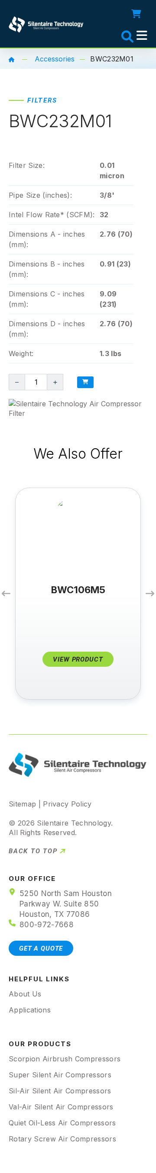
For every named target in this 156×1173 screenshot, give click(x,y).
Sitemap (22, 804)
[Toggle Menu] (141, 35)
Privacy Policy (67, 804)
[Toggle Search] (118, 35)
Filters (42, 100)
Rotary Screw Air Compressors (62, 1138)
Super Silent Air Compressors (60, 1074)
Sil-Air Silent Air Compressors (60, 1090)
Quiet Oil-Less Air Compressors (62, 1122)
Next (150, 593)
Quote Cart (138, 13)
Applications (30, 1010)
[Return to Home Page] (46, 23)
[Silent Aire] (12, 59)
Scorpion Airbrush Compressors (64, 1058)
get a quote (41, 948)
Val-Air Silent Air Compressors (61, 1106)
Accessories (55, 59)
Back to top (33, 851)
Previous (6, 593)
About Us (25, 994)
